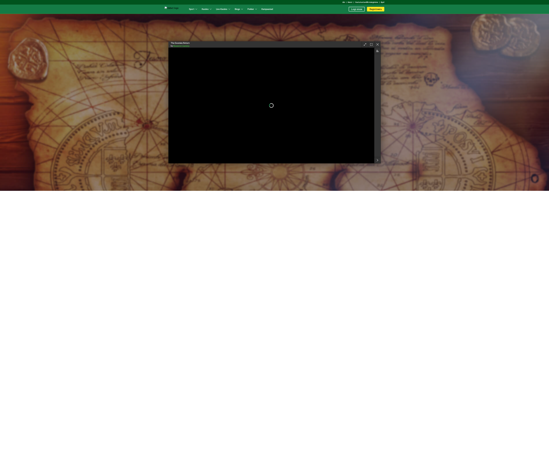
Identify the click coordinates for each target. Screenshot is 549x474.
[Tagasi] (377, 44)
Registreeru (376, 9)
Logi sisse (356, 9)
